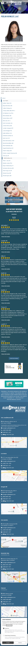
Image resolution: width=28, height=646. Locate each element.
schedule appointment (14, 201)
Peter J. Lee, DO (6, 160)
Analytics (7, 628)
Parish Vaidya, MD (7, 150)
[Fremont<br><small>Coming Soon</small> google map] (14, 611)
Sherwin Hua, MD (7, 173)
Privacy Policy (9, 625)
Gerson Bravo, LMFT (7, 118)
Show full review (5, 236)
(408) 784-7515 (6, 463)
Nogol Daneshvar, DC (8, 148)
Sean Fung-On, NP (7, 170)
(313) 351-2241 (8, 434)
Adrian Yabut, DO (7, 103)
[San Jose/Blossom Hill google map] (14, 442)
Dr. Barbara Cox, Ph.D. (8, 113)
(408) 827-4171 (6, 432)
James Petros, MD (7, 125)
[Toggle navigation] (25, 3)
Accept (8, 642)
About (3, 98)
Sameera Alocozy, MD (8, 168)
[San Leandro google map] (14, 542)
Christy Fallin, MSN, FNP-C (9, 110)
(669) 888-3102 (6, 496)
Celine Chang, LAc (7, 108)
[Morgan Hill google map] (14, 508)
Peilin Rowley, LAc (8, 158)
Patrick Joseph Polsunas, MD (10, 153)
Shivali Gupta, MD (7, 175)
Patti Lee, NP (6, 155)
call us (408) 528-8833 (14, 198)
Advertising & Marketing (10, 635)
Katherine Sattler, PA (8, 135)
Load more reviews (14, 358)
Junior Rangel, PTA (7, 130)
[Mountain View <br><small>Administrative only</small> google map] (14, 577)
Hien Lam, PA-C (6, 120)
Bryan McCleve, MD (7, 105)
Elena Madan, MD (7, 115)
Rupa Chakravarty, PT (8, 165)
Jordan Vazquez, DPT (8, 128)
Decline (20, 642)
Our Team (5, 100)
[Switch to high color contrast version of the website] (2, 3)
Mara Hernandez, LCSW (8, 140)
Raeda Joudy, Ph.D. (7, 163)
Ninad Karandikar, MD (8, 143)
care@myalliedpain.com (8, 428)
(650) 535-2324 (6, 565)
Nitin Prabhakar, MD (7, 145)
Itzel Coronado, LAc (7, 123)
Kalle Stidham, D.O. (7, 133)
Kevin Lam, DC (6, 138)
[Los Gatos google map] (14, 475)
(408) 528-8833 (6, 430)
